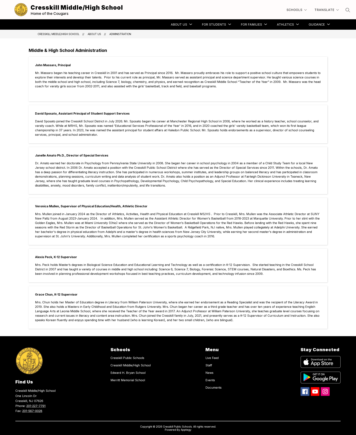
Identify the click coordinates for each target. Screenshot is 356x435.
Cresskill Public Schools (127, 358)
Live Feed (212, 358)
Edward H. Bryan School (128, 373)
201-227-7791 (36, 406)
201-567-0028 (32, 411)
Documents (213, 387)
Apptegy (186, 429)
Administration (120, 34)
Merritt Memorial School (128, 380)
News (209, 373)
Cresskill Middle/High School (58, 34)
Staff (208, 365)
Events (210, 380)
